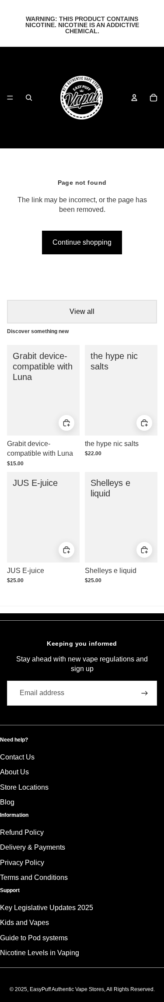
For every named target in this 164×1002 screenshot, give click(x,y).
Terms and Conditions (34, 877)
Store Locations (24, 787)
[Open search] (28, 97)
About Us (14, 772)
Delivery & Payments (32, 847)
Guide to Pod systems (34, 938)
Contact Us (17, 757)
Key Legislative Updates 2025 (46, 907)
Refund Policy (22, 832)
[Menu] (10, 98)
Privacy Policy (22, 862)
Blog (7, 802)
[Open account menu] (134, 97)
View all (82, 311)
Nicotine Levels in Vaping (39, 952)
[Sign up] (144, 693)
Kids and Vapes (24, 922)
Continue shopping (82, 242)
